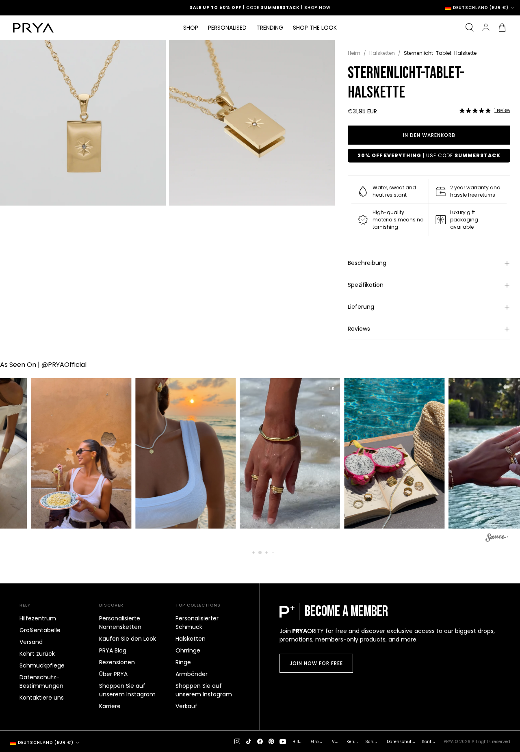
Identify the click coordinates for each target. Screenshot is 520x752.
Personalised (227, 28)
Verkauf (186, 706)
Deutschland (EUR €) (481, 7)
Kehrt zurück (37, 654)
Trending (269, 28)
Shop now (295, 7)
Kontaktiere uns (42, 697)
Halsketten (382, 53)
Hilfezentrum (38, 618)
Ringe (183, 662)
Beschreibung (367, 263)
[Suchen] (469, 28)
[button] (475, 110)
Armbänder (192, 674)
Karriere (110, 706)
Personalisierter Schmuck (197, 622)
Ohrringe (188, 650)
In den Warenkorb (429, 135)
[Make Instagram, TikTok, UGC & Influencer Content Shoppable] (496, 538)
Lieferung (361, 307)
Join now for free (316, 663)
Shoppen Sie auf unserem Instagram (127, 690)
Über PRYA (113, 674)
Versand (31, 642)
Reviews (359, 329)
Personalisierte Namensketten (120, 622)
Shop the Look (315, 28)
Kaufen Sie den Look (127, 639)
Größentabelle (40, 630)
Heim (354, 53)
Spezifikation (366, 285)
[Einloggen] (486, 28)
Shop (190, 28)
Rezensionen (117, 662)
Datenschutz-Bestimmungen (41, 681)
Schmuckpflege (42, 665)
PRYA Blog (112, 650)
